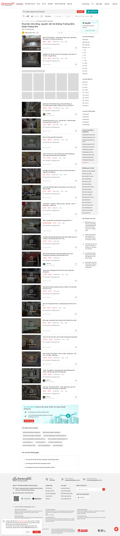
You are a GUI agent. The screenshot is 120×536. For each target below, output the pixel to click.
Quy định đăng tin (65, 488)
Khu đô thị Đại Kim (40, 442)
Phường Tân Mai (87, 149)
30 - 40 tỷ (84, 68)
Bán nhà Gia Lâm (86, 181)
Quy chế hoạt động (66, 491)
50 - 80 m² (85, 87)
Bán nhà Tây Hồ (86, 200)
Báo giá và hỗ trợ (50, 491)
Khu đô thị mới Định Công (55, 442)
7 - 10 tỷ (84, 60)
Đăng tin (115, 4)
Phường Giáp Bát (87, 157)
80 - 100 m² (85, 90)
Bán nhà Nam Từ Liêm (88, 197)
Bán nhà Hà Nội (86, 213)
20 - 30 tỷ (84, 65)
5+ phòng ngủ (85, 124)
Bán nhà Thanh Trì (87, 202)
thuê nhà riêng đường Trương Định (32, 435)
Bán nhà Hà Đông (86, 184)
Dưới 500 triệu (86, 42)
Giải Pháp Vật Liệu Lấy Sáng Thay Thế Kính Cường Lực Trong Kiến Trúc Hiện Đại (91, 246)
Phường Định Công (88, 134)
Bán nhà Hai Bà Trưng (88, 186)
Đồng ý (36, 532)
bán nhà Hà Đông (57, 445)
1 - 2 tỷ (84, 50)
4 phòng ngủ (85, 122)
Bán (23, 21)
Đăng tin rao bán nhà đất (88, 171)
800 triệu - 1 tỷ (86, 47)
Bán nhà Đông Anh (87, 207)
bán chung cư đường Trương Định (51, 432)
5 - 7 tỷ (84, 58)
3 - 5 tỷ (84, 55)
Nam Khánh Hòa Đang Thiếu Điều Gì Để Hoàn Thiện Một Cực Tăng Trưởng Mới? (90, 265)
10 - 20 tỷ (84, 63)
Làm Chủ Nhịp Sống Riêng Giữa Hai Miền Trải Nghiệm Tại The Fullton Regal (90, 255)
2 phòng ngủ (85, 117)
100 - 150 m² (85, 92)
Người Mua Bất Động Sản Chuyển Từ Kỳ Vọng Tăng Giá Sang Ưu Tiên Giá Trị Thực (90, 237)
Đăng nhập (99, 4)
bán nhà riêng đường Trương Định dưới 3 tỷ (34, 439)
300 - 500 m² (85, 103)
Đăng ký (107, 4)
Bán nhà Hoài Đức (87, 189)
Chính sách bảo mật (66, 496)
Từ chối (27, 532)
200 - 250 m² (85, 98)
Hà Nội (26, 21)
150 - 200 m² (85, 95)
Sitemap (48, 498)
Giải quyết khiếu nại (66, 498)
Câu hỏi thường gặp (51, 493)
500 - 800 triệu (86, 45)
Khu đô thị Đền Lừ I (28, 442)
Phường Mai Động (88, 160)
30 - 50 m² (85, 84)
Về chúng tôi (49, 488)
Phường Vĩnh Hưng (88, 147)
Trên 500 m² (85, 105)
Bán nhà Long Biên (87, 194)
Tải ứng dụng (85, 4)
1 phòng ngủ (85, 114)
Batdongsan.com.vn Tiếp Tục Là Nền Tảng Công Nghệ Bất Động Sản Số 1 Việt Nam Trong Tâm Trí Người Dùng (90, 226)
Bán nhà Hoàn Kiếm (87, 210)
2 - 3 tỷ (84, 52)
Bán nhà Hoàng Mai (87, 192)
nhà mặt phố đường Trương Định (31, 432)
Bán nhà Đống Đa (86, 179)
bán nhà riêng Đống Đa (44, 445)
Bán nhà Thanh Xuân (87, 205)
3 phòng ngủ (85, 119)
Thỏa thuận (85, 39)
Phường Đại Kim (87, 152)
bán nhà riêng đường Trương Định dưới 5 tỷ (55, 435)
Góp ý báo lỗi (49, 496)
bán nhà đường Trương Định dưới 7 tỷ (57, 439)
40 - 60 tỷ (84, 71)
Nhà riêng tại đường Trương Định (44, 21)
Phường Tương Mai (88, 137)
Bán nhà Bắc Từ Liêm (87, 176)
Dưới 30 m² (85, 82)
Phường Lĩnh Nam (88, 154)
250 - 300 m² (85, 100)
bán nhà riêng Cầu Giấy (29, 445)
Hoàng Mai (32, 21)
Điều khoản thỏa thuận (67, 493)
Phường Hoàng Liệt (88, 144)
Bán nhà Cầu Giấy (87, 173)
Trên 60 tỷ (84, 73)
